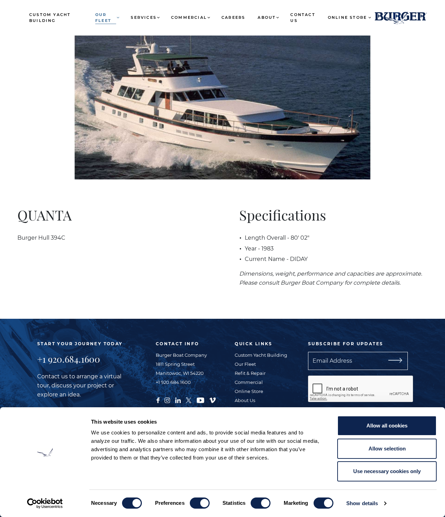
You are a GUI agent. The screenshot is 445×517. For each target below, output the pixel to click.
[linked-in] (178, 399)
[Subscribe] (403, 361)
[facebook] (158, 399)
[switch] (200, 503)
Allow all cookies (386, 426)
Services (143, 17)
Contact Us (302, 17)
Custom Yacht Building (50, 17)
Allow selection (387, 449)
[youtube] (200, 399)
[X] (189, 399)
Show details (362, 503)
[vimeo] (212, 399)
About (267, 17)
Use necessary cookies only (387, 471)
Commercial (189, 17)
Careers (233, 17)
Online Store (347, 17)
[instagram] (167, 399)
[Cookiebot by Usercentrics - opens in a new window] (45, 503)
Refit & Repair (250, 373)
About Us (245, 400)
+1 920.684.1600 (68, 359)
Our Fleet (103, 17)
